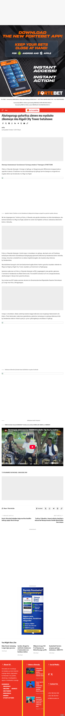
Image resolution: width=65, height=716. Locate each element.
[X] (51, 674)
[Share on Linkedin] (15, 123)
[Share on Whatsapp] (12, 123)
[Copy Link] (27, 123)
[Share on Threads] (21, 123)
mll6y (3, 127)
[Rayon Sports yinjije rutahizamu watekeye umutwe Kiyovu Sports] (30, 684)
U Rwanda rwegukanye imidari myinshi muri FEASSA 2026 (39, 672)
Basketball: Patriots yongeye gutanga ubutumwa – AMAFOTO (56, 648)
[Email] (24, 123)
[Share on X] (6, 123)
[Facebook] (49, 674)
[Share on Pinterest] (9, 123)
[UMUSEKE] (32, 110)
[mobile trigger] (3, 110)
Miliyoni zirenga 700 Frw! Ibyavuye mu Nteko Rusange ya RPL (40, 648)
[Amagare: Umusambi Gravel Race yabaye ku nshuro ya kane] (30, 699)
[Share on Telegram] (18, 123)
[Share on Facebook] (3, 123)
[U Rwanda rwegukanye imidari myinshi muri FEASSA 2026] (30, 671)
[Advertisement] (32, 13)
